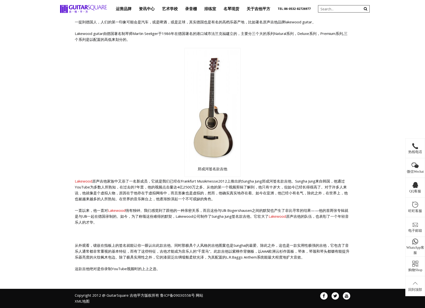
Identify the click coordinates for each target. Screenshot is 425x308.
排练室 (210, 8)
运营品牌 (124, 8)
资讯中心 (147, 8)
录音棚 (191, 8)
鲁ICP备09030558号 (177, 295)
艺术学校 (170, 8)
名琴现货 (231, 8)
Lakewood (83, 181)
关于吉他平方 (258, 8)
